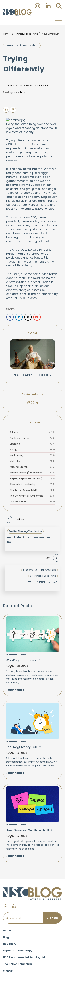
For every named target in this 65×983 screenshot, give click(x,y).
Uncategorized (32, 501)
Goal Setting (32, 455)
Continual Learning (32, 438)
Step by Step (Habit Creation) (32, 478)
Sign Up (8, 971)
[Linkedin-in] (13, 906)
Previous (19, 519)
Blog (6, 937)
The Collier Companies (17, 964)
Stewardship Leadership (25, 33)
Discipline (32, 443)
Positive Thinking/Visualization (32, 472)
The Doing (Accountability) (32, 490)
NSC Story (9, 944)
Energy (32, 449)
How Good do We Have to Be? (29, 830)
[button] (58, 18)
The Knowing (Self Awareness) (32, 495)
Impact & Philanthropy (17, 950)
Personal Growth (32, 466)
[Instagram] (29, 402)
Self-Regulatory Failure (24, 747)
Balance (32, 432)
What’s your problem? (23, 660)
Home (6, 33)
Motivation (32, 461)
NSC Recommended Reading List (24, 957)
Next (48, 557)
